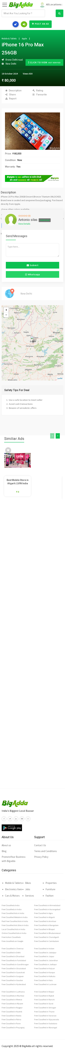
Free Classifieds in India (12, 909)
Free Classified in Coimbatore (46, 941)
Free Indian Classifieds (11, 937)
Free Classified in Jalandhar (46, 960)
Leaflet (59, 378)
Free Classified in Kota (43, 980)
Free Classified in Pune (11, 1023)
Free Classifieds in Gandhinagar (15, 964)
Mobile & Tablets (9, 39)
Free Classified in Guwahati (13, 972)
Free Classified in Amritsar (45, 921)
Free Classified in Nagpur (12, 1007)
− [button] (6, 314)
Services (29, 895)
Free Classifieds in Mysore (12, 1003)
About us (6, 845)
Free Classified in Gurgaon (13, 976)
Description (15, 90)
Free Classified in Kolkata (44, 976)
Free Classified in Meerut (12, 999)
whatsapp (33, 274)
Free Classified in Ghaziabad (14, 968)
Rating (39, 90)
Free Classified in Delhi (11, 952)
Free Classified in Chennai (13, 948)
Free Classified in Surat (43, 1003)
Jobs (27, 889)
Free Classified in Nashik (12, 1011)
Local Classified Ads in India (13, 929)
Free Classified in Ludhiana (13, 991)
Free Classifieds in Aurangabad (47, 909)
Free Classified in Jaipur (44, 956)
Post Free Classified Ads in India (15, 921)
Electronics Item (13, 889)
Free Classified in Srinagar (45, 1007)
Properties (51, 882)
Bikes (28, 882)
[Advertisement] (32, 649)
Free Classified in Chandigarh (46, 937)
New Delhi (11, 63)
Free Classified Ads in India (13, 913)
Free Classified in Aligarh (44, 917)
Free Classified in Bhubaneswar (47, 933)
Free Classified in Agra (43, 913)
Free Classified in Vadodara (45, 1023)
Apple (24, 39)
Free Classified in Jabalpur (45, 952)
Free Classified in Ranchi (44, 999)
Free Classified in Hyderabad (14, 984)
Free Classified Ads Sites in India (15, 925)
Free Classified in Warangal (45, 1027)
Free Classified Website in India (15, 917)
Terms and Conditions (45, 851)
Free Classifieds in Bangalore (46, 925)
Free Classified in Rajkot (44, 995)
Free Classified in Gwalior (12, 980)
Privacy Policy (41, 856)
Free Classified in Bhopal (44, 929)
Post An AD (42, 23)
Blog (4, 851)
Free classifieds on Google (12, 941)
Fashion (50, 895)
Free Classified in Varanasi (45, 1015)
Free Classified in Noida (11, 1015)
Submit (33, 265)
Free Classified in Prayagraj (13, 1027)
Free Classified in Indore (44, 948)
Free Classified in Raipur (44, 991)
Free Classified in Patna (11, 1019)
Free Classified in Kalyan (44, 968)
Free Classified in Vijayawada (46, 1019)
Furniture (50, 889)
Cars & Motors (12, 895)
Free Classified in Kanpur (44, 972)
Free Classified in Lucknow (45, 984)
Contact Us (40, 845)
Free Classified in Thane (44, 1011)
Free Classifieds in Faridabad (14, 960)
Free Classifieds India (11, 905)
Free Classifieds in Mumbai (13, 995)
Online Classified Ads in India (14, 933)
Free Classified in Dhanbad (13, 956)
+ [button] (6, 309)
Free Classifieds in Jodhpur (45, 964)
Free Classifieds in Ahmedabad (47, 905)
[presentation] (52, 436)
